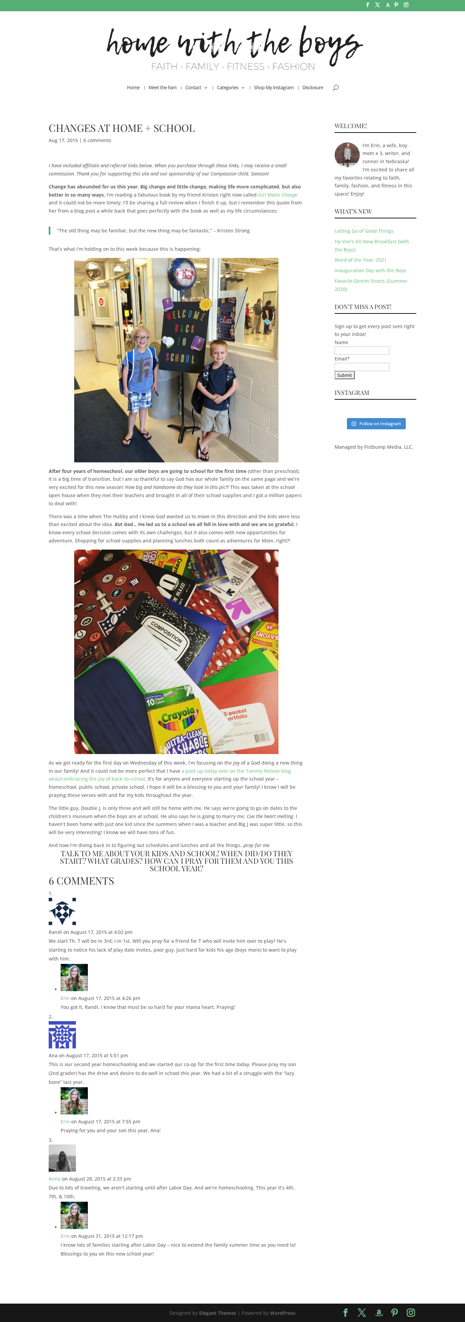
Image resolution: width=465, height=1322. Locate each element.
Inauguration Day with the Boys (370, 270)
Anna (55, 1178)
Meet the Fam (162, 88)
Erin (65, 998)
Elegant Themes (217, 1313)
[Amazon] (387, 7)
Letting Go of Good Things (364, 231)
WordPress (282, 1313)
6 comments (97, 140)
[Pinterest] (396, 6)
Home (133, 88)
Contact (193, 88)
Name (341, 342)
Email (342, 358)
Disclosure (312, 88)
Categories (227, 88)
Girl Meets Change (277, 194)
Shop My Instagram (273, 88)
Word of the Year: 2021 (361, 260)
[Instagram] (406, 6)
